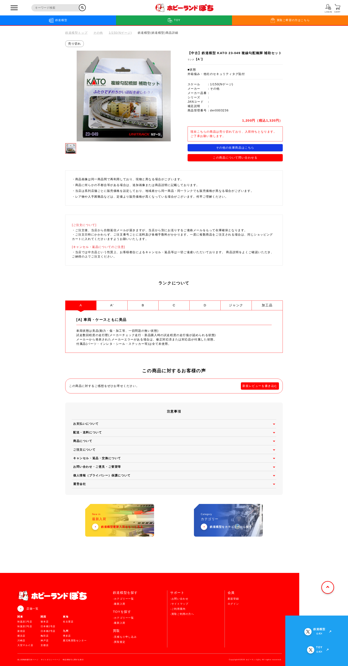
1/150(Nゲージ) (120, 32)
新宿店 (21, 631)
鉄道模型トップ (76, 32)
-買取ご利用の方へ (182, 613)
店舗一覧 (32, 608)
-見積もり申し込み (125, 636)
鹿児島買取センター (75, 640)
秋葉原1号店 (24, 621)
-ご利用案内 (178, 608)
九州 (66, 630)
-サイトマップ (179, 603)
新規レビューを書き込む (259, 385)
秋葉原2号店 (24, 626)
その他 (98, 32)
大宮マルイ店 (25, 645)
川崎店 (21, 640)
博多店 (67, 635)
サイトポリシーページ (50, 660)
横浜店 (21, 635)
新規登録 (233, 598)
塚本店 (45, 621)
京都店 (45, 645)
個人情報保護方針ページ (28, 660)
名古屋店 (68, 621)
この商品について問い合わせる (235, 157)
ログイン (233, 603)
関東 (20, 616)
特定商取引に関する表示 (73, 660)
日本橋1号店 (48, 626)
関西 (43, 616)
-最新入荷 (119, 603)
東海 (66, 616)
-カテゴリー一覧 (123, 598)
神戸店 (45, 640)
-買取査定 (119, 641)
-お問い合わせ (179, 598)
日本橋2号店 (48, 631)
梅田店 (45, 635)
